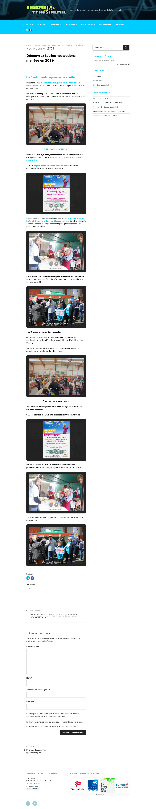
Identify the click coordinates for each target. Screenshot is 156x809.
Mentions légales (32, 788)
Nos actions (36, 611)
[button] (96, 794)
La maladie (54, 24)
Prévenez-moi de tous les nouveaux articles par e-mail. (52, 726)
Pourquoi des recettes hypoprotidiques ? (108, 103)
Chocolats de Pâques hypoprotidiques (107, 107)
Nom (29, 678)
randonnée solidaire (67, 616)
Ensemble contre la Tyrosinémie (66, 45)
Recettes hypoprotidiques (102, 85)
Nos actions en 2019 (100, 98)
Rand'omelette (48, 616)
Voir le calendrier (122, 64)
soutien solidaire (39, 618)
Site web (30, 702)
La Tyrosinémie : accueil (36, 24)
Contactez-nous (121, 24)
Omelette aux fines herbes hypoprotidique (109, 111)
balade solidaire (38, 614)
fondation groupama (58, 614)
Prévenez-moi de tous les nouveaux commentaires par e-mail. (56, 722)
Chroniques (97, 76)
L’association (70, 24)
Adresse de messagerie (38, 690)
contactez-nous (32, 786)
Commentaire (32, 647)
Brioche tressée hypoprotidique (105, 116)
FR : (27, 30)
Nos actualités (87, 24)
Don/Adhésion (105, 24)
